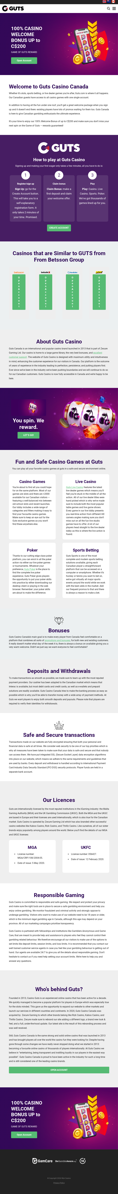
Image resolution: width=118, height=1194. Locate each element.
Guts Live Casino (74, 487)
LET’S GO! (28, 435)
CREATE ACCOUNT (59, 227)
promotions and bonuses (57, 640)
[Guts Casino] (13, 8)
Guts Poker (29, 569)
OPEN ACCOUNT (59, 1070)
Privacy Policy (59, 1183)
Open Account (24, 60)
